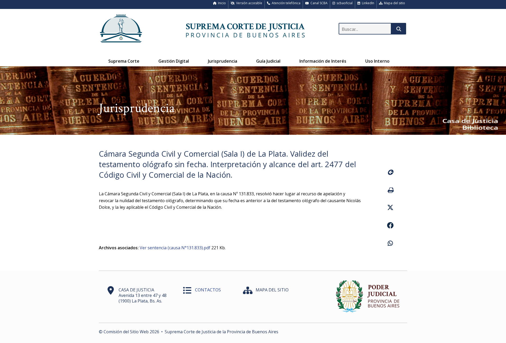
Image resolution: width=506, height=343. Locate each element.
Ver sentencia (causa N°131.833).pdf (175, 248)
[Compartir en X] (390, 208)
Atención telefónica (285, 3)
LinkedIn (367, 3)
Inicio (221, 3)
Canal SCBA (318, 3)
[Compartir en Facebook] (390, 226)
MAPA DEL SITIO (272, 290)
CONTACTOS (208, 290)
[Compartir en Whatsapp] (390, 244)
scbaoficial (344, 3)
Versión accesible (248, 3)
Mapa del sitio (393, 3)
